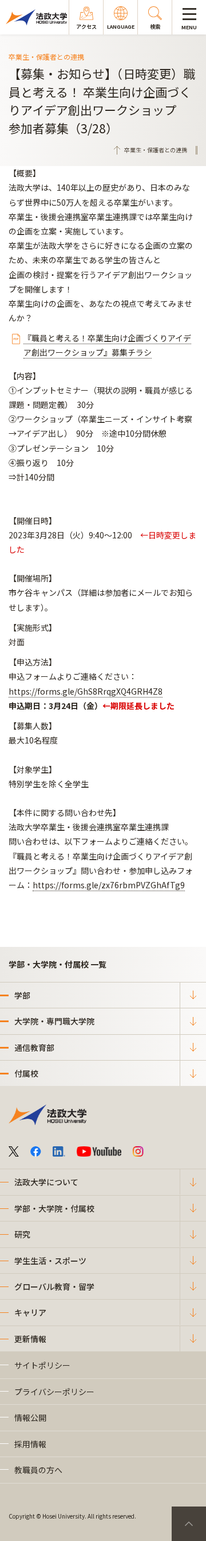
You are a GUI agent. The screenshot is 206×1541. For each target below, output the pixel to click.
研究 (22, 1234)
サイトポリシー (42, 1365)
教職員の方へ (38, 1469)
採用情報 (30, 1444)
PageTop (189, 1524)
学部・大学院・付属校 (54, 1208)
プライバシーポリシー (54, 1391)
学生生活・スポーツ (50, 1260)
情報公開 (30, 1417)
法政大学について (46, 1182)
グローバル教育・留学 (54, 1286)
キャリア (30, 1312)
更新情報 (30, 1338)
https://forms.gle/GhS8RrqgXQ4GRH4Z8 (86, 691)
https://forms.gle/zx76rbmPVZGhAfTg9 (109, 885)
